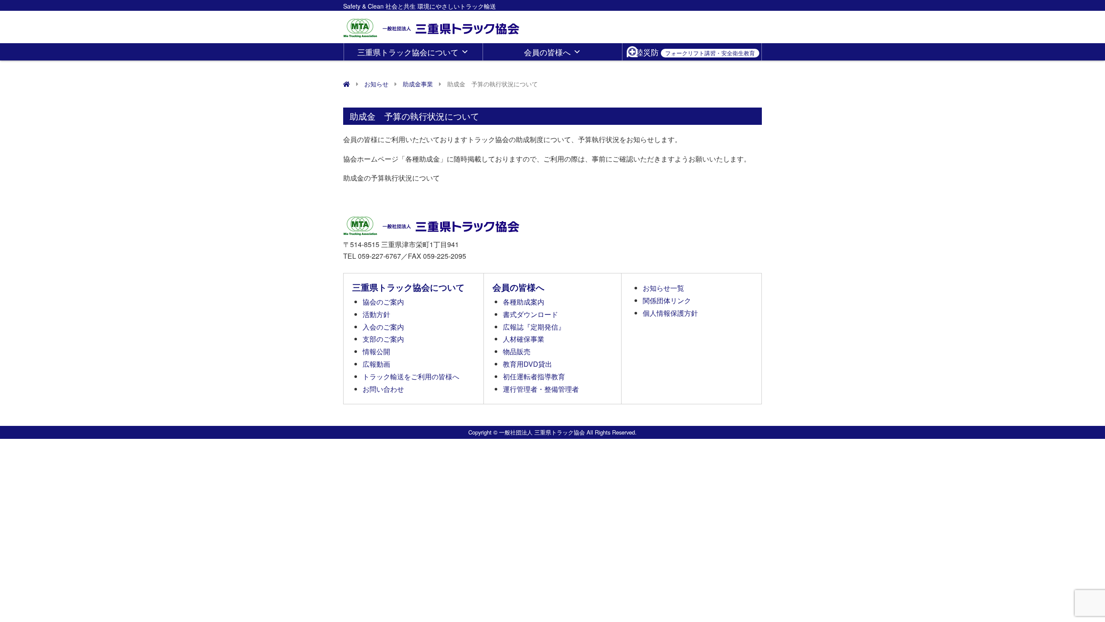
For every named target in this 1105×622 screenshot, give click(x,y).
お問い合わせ (383, 389)
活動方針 (376, 314)
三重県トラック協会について (407, 51)
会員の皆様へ (547, 51)
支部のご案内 (383, 339)
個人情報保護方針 (670, 313)
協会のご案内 (383, 302)
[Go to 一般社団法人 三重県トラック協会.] (346, 83)
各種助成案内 (523, 302)
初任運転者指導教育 (534, 376)
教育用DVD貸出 (527, 364)
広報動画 (376, 364)
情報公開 (376, 351)
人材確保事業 (523, 339)
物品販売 (516, 351)
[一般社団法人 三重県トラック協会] (432, 25)
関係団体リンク (667, 300)
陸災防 (695, 51)
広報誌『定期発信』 (534, 327)
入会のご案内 (383, 327)
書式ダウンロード (530, 314)
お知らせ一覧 (663, 288)
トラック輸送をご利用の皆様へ (411, 376)
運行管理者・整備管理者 (541, 389)
